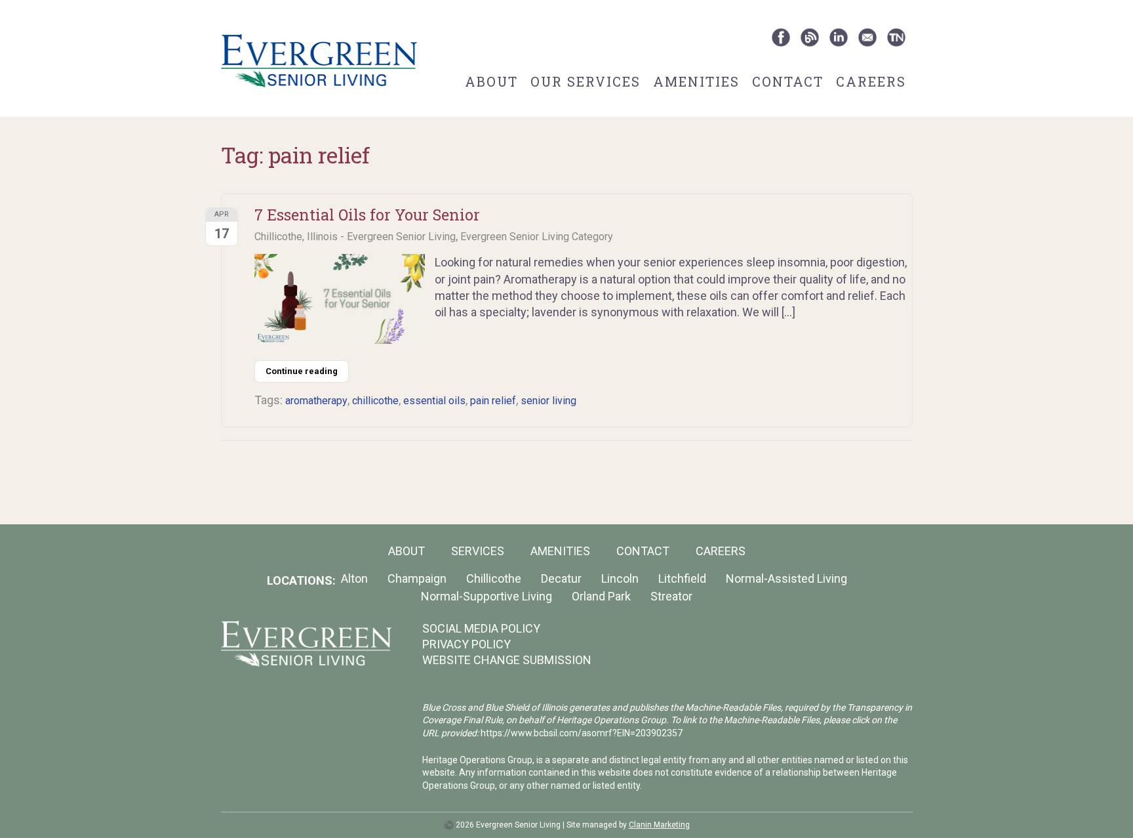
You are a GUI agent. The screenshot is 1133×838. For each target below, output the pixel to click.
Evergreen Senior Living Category (536, 236)
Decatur (561, 578)
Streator (671, 596)
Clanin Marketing (659, 824)
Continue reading (302, 371)
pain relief (493, 400)
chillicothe (375, 400)
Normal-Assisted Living (786, 578)
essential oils (434, 400)
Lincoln (620, 578)
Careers (871, 81)
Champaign (417, 578)
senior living (548, 400)
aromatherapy (316, 400)
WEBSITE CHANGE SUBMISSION (506, 660)
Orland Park (601, 596)
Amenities (696, 81)
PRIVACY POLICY (466, 644)
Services (477, 551)
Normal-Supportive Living (486, 596)
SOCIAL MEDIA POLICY (481, 628)
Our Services (585, 81)
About (491, 81)
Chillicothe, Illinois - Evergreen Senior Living (355, 236)
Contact (788, 81)
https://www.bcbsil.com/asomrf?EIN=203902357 (582, 733)
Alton (354, 578)
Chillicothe (493, 578)
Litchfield (682, 578)
